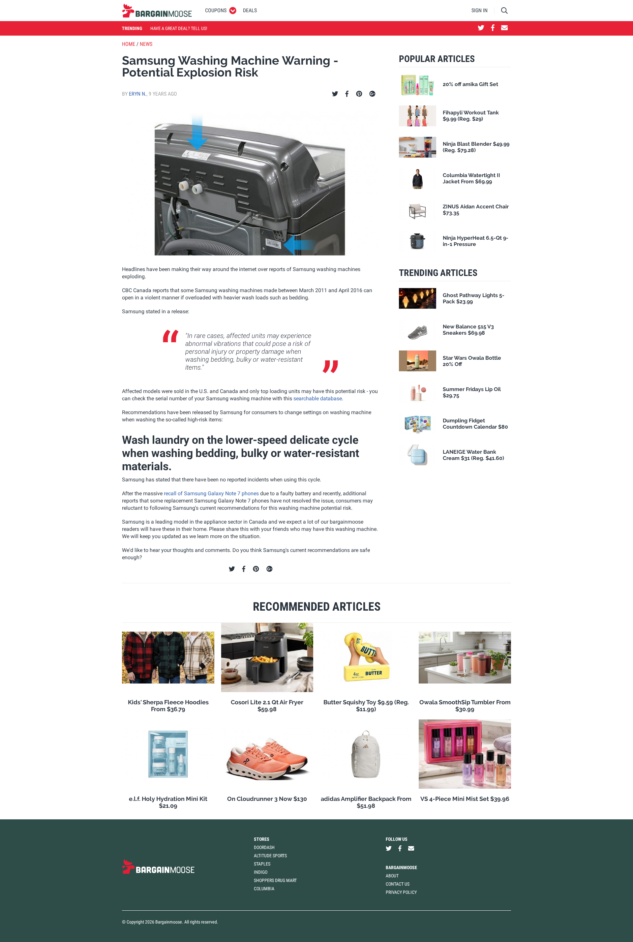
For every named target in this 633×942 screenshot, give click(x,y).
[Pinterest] (359, 94)
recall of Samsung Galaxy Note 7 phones (211, 493)
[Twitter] (335, 94)
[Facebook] (347, 94)
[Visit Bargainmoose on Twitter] (481, 28)
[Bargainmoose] (157, 10)
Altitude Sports (270, 855)
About (392, 875)
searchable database (317, 398)
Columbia (264, 888)
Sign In (479, 10)
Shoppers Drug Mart (275, 880)
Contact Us (397, 884)
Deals (250, 10)
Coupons (215, 10)
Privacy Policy (401, 892)
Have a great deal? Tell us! (178, 28)
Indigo (260, 872)
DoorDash (264, 847)
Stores (261, 839)
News (146, 44)
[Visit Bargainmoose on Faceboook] (493, 28)
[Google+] (372, 94)
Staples (262, 863)
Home (128, 44)
